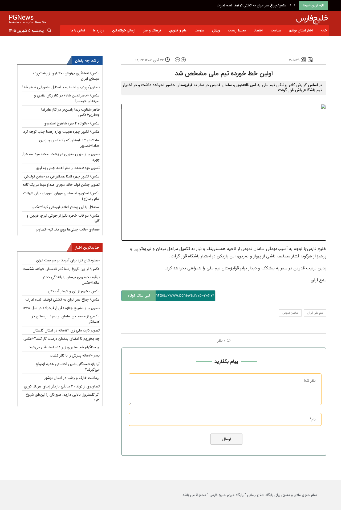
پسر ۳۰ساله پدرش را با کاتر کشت (75, 355)
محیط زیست (237, 30)
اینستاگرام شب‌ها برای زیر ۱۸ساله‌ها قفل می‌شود (64, 347)
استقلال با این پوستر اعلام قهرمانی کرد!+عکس (66, 207)
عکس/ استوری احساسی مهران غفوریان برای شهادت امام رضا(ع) (61, 196)
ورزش (216, 30)
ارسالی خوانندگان (123, 30)
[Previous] (290, 5)
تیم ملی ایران (315, 313)
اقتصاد (258, 30)
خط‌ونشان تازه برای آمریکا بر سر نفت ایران (68, 260)
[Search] (49, 31)
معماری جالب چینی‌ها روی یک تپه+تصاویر (68, 229)
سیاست (276, 30)
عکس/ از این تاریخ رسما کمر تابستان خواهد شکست (61, 269)
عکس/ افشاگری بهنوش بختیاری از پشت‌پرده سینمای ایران (66, 76)
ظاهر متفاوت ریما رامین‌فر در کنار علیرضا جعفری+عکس (70, 112)
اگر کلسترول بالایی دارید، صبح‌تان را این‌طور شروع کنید (63, 397)
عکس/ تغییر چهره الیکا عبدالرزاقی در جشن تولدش (62, 176)
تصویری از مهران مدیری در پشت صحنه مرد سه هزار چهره (61, 157)
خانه (324, 30)
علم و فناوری (177, 30)
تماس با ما (78, 30)
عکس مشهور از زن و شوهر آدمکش (74, 291)
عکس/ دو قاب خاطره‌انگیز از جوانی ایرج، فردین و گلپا (63, 218)
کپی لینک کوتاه (139, 295)
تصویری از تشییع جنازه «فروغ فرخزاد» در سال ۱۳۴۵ (61, 308)
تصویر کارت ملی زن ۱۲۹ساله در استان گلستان (66, 330)
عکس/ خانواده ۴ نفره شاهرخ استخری (72, 123)
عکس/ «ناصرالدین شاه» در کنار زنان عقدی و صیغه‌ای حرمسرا (67, 98)
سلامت (199, 30)
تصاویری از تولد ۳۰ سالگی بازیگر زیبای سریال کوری (62, 386)
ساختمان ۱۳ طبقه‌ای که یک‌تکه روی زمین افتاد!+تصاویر (69, 143)
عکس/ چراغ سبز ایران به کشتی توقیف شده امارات (251, 5)
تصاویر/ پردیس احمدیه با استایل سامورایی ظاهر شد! (61, 87)
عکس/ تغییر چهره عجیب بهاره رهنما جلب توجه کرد (61, 132)
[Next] (295, 5)
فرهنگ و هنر (152, 30)
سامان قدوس (290, 313)
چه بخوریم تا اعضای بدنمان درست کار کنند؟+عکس (61, 339)
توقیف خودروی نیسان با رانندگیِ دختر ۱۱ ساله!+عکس (69, 280)
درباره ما (98, 30)
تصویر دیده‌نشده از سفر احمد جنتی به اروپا (68, 168)
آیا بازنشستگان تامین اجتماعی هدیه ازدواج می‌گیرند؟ (68, 367)
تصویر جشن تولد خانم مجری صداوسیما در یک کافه (61, 185)
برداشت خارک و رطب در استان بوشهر (72, 378)
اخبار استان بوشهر (301, 30)
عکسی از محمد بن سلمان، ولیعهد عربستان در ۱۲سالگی (66, 319)
